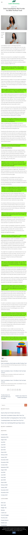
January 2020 (4, 487)
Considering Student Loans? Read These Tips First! (12, 420)
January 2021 (4, 457)
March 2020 (4, 482)
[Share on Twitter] (13, 390)
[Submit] (25, 405)
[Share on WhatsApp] (8, 390)
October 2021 (4, 434)
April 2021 (3, 449)
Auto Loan (3, 502)
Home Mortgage (5, 515)
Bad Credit (3, 505)
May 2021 (3, 447)
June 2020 (3, 474)
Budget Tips (14, 6)
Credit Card (3, 512)
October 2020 (4, 464)
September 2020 (4, 467)
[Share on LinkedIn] (20, 390)
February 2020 (4, 484)
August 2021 (4, 439)
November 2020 (4, 462)
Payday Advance (4, 520)
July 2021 (3, 442)
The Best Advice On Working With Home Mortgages (5, 396)
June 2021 (3, 444)
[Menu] (2, 2)
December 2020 (4, 459)
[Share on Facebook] (10, 390)
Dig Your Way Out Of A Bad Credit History (10, 412)
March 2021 (4, 452)
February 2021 (4, 454)
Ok (14, 532)
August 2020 (4, 469)
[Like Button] (2, 358)
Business (3, 510)
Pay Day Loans (4, 517)
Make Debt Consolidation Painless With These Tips (12, 415)
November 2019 (4, 492)
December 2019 (4, 490)
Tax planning (4, 525)
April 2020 (3, 479)
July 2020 (3, 472)
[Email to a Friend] (15, 390)
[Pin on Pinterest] (17, 390)
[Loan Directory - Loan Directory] (14, 2)
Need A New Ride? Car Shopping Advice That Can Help (13, 417)
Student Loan (4, 522)
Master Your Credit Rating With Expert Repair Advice (13, 423)
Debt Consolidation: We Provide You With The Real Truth (14, 363)
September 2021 (4, 437)
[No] (26, 531)
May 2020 (3, 477)
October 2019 (4, 495)
